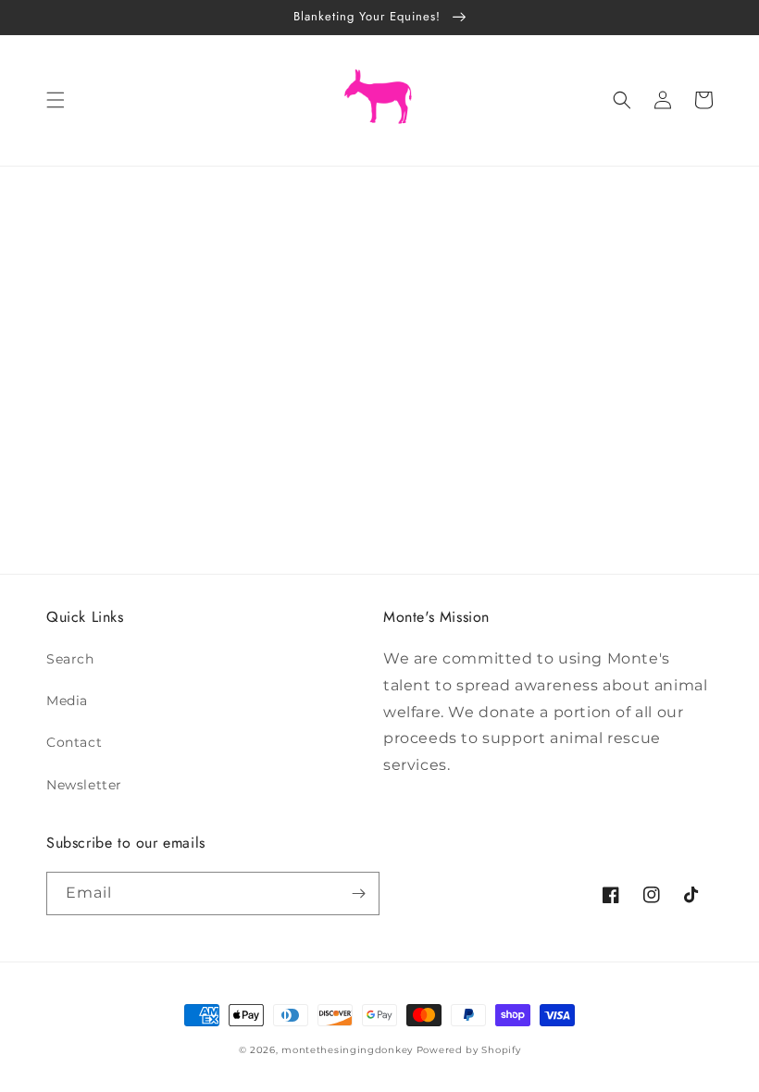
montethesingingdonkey (347, 1050)
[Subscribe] (358, 893)
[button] (55, 100)
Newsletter (84, 784)
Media (67, 700)
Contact (74, 742)
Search (70, 659)
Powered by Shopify (469, 1050)
